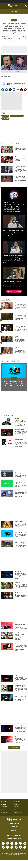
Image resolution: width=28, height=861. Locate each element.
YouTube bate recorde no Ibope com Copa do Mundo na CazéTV (21, 679)
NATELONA (4, 812)
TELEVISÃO (17, 801)
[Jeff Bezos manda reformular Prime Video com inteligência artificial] (7, 625)
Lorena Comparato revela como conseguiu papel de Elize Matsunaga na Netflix (13, 233)
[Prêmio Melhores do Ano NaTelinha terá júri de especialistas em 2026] (7, 533)
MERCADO (3, 809)
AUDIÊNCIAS (4, 807)
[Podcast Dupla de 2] (16, 847)
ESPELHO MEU (18, 812)
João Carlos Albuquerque (17, 116)
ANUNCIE (14, 830)
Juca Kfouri (5, 116)
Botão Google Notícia (7, 848)
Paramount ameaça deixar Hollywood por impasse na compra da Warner (21, 474)
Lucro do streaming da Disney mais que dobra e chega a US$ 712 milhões (20, 525)
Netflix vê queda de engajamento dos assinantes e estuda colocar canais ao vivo (20, 730)
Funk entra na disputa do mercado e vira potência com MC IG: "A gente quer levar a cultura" (21, 422)
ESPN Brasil (5, 118)
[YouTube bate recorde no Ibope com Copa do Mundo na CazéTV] (7, 678)
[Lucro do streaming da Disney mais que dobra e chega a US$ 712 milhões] (7, 524)
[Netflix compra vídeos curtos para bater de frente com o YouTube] (7, 739)
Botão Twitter (16, 844)
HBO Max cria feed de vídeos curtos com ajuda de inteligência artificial (21, 586)
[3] (7, 327)
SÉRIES (15, 809)
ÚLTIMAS (3, 801)
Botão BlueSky (20, 848)
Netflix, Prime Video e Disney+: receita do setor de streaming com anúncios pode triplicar (21, 575)
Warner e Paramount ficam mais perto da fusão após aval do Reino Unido (21, 494)
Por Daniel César (5, 76)
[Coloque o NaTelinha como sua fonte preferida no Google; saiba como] (7, 697)
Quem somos (14, 824)
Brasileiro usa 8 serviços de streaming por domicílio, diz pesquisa (19, 637)
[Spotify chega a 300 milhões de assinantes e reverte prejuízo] (7, 483)
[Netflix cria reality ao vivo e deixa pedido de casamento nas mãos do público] (7, 432)
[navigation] (2, 5)
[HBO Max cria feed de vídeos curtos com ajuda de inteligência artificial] (7, 585)
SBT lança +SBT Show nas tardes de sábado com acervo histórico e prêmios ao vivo (21, 328)
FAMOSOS (16, 804)
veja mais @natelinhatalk (14, 291)
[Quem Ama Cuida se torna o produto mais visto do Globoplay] (7, 595)
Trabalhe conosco (14, 838)
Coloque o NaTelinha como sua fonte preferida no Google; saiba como (21, 698)
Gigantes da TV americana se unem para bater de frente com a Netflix (20, 149)
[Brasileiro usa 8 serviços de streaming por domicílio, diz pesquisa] (7, 635)
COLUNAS (16, 807)
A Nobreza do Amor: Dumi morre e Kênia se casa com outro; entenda (20, 317)
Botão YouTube (24, 844)
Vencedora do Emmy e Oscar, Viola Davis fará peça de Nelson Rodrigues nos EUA (20, 178)
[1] (7, 305)
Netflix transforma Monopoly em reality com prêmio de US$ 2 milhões (21, 689)
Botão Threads (24, 848)
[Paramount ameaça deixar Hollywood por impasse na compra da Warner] (7, 473)
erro (25, 89)
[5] (7, 350)
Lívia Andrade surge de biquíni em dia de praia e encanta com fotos (21, 306)
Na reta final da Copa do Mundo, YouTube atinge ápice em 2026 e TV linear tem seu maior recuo (21, 443)
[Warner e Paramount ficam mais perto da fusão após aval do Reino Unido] (7, 493)
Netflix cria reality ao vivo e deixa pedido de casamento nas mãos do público (21, 433)
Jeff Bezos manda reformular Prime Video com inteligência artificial (21, 626)
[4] (7, 338)
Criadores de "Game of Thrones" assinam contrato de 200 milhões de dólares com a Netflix (21, 169)
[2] (7, 316)
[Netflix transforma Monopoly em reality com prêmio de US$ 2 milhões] (7, 688)
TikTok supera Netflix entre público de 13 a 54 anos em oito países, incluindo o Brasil (21, 648)
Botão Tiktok (3, 844)
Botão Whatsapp (7, 844)
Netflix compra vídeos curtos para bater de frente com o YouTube (21, 740)
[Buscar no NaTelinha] (26, 6)
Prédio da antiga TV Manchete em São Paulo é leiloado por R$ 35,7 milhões (20, 544)
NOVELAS (3, 804)
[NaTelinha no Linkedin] (11, 847)
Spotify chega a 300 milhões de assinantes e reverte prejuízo (20, 484)
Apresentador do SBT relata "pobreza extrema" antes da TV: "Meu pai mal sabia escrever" (13, 284)
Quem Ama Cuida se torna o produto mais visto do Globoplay (21, 595)
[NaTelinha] (14, 6)
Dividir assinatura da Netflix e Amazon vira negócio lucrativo (21, 158)
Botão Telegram (3, 848)
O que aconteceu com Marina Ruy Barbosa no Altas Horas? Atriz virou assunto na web (20, 351)
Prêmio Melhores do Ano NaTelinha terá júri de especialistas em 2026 (20, 534)
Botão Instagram (20, 844)
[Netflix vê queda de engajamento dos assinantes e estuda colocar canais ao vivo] (7, 728)
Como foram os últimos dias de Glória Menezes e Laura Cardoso (20, 339)
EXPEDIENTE (14, 827)
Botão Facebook (11, 844)
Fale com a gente (14, 835)
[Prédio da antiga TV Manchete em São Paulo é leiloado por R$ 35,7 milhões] (7, 543)
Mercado (14, 11)
